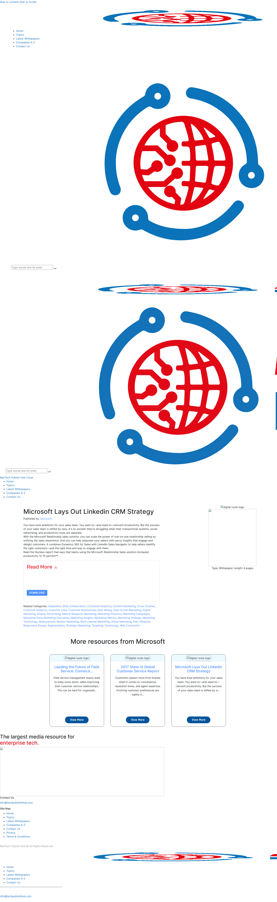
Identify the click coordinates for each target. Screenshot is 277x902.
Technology (111, 625)
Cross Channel (146, 606)
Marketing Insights (82, 617)
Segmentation (56, 625)
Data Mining (104, 610)
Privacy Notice (123, 582)
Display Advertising (49, 613)
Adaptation (55, 606)
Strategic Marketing (78, 625)
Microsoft (46, 518)
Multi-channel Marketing (95, 621)
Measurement (47, 621)
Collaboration (77, 606)
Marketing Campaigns (136, 613)
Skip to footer (28, 2)
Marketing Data (32, 617)
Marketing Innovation (56, 617)
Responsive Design (34, 625)
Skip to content (9, 2)
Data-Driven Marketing (127, 610)
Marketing (90, 613)
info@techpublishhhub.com (16, 802)
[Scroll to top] (2, 900)
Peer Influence (141, 621)
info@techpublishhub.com (15, 896)
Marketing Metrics (105, 617)
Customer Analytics (35, 610)
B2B (65, 606)
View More (77, 719)
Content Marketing (124, 606)
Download (37, 592)
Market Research (72, 613)
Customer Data (58, 610)
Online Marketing (121, 621)
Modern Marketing (68, 621)
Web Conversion (130, 625)
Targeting (97, 625)
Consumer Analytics (99, 606)
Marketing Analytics (110, 613)
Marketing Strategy (129, 617)
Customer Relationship (82, 610)
